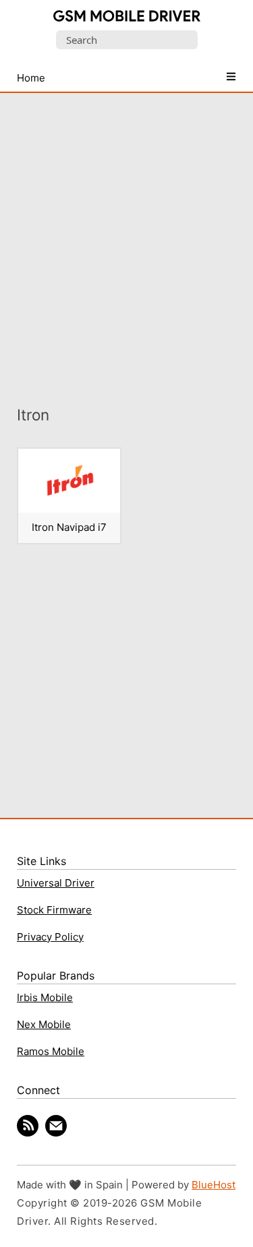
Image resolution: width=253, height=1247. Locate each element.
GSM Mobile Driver (126, 17)
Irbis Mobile (45, 997)
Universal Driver (55, 882)
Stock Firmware (54, 909)
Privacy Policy (50, 936)
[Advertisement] (126, 239)
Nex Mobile (44, 1024)
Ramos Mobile (50, 1051)
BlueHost (213, 1184)
